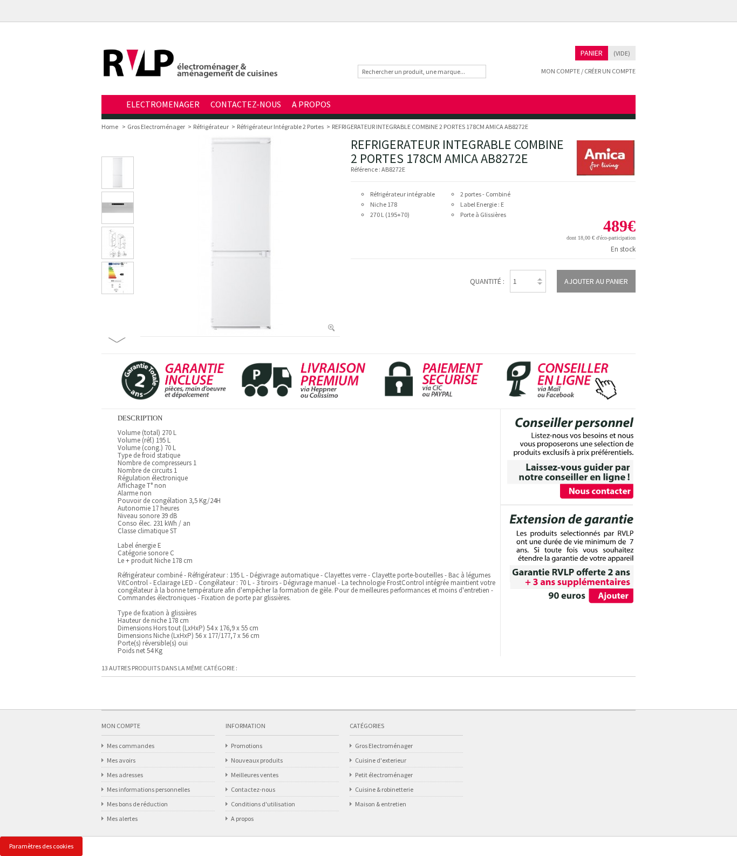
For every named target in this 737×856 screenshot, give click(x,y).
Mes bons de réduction (137, 804)
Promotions (246, 746)
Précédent (117, 148)
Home (111, 105)
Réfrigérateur (211, 127)
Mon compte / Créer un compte (588, 71)
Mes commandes (130, 746)
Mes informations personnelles (148, 789)
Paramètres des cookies (41, 846)
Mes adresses (125, 775)
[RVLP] (190, 68)
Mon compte (120, 726)
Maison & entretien (380, 804)
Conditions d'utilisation (263, 804)
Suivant (117, 340)
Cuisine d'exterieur (380, 760)
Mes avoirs (121, 760)
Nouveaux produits (257, 760)
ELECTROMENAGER (163, 104)
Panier (592, 53)
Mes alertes (122, 818)
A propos (242, 818)
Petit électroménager (384, 775)
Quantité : (487, 281)
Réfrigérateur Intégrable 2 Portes (280, 127)
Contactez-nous (253, 789)
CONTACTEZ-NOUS (245, 104)
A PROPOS (311, 104)
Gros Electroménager (156, 127)
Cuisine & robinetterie (384, 789)
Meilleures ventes (254, 775)
